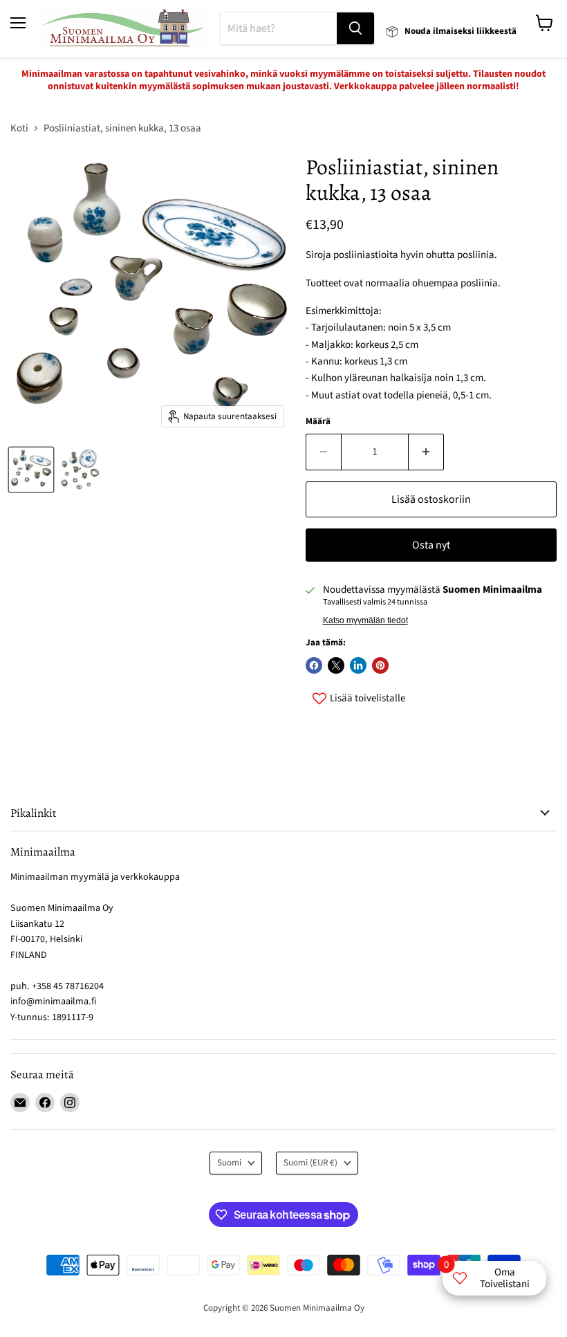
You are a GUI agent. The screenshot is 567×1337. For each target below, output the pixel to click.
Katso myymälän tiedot (365, 620)
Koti (19, 128)
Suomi (229, 1162)
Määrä (318, 421)
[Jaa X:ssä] (336, 665)
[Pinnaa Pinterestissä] (380, 665)
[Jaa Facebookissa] (314, 665)
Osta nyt (431, 545)
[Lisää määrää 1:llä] (426, 452)
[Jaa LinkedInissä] (358, 665)
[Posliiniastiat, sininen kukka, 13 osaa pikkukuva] (31, 470)
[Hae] (355, 28)
